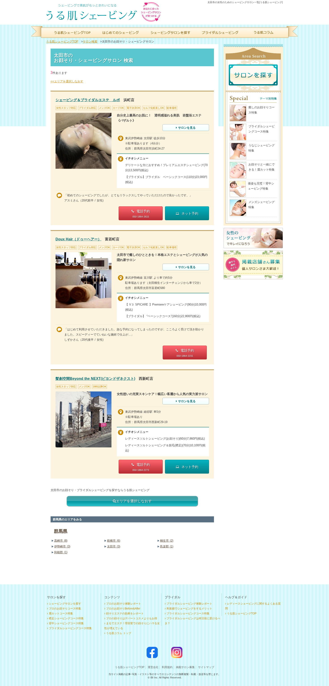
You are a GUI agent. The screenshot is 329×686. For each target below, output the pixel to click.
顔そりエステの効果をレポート (125, 613)
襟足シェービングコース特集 (66, 618)
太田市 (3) (113, 546)
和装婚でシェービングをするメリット (189, 608)
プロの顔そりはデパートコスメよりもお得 (131, 618)
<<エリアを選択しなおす (67, 81)
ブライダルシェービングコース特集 (70, 628)
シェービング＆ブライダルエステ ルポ (88, 100)
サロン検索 (90, 41)
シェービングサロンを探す (65, 603)
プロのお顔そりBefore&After (123, 608)
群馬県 (60, 531)
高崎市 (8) (60, 540)
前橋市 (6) (113, 540)
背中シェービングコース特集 (66, 623)
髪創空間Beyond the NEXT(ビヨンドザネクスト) (95, 378)
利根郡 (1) (60, 552)
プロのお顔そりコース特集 (65, 608)
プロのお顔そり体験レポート (123, 603)
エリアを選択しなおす (134, 501)
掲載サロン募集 (185, 667)
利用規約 (167, 667)
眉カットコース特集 (61, 613)
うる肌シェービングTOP (62, 41)
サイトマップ (206, 667)
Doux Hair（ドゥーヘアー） (78, 239)
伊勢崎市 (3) (62, 546)
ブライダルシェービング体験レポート (189, 603)
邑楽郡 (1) (166, 546)
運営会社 (153, 667)
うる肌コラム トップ (118, 633)
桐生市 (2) (166, 540)
